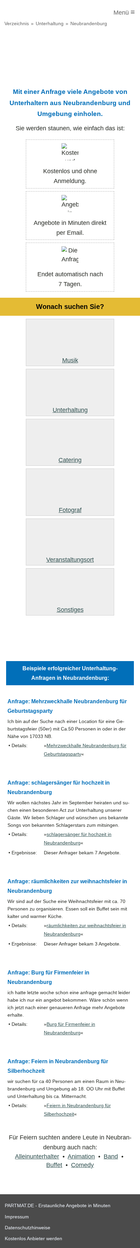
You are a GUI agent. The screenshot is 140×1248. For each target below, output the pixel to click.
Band (111, 1156)
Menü (124, 12)
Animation (81, 1156)
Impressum (17, 1216)
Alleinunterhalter (37, 1156)
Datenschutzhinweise (27, 1227)
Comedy (82, 1165)
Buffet (54, 1165)
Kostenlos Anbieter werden (33, 1238)
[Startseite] (33, 12)
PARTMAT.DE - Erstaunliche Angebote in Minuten (57, 1205)
